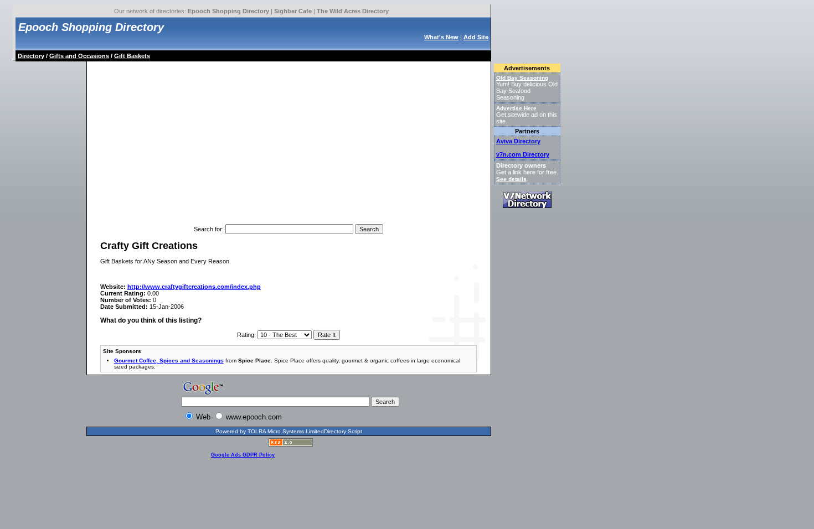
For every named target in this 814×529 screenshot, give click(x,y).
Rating (245, 334)
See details (511, 179)
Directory (31, 56)
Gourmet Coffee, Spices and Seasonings (169, 360)
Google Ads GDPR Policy (243, 455)
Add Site (475, 37)
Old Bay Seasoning (522, 78)
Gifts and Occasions (79, 56)
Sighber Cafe (293, 11)
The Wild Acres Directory (353, 11)
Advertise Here (516, 108)
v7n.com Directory (522, 154)
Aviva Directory (518, 141)
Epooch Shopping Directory (228, 11)
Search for (208, 229)
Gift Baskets (132, 56)
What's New (441, 37)
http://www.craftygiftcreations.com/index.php (194, 286)
